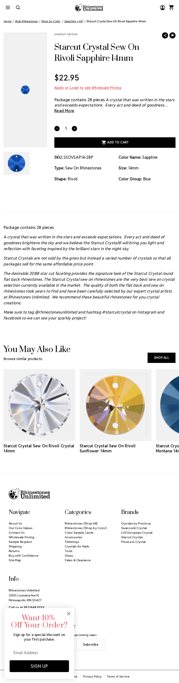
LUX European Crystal (137, 533)
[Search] (18, 7)
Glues (69, 556)
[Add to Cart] (33, 437)
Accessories (73, 537)
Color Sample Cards (79, 533)
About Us (15, 523)
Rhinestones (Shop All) (81, 523)
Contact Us (17, 533)
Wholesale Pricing (21, 537)
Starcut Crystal (66, 34)
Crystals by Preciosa (136, 523)
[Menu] (7, 7)
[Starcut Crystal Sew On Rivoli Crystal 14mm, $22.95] (39, 405)
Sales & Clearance (78, 560)
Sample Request (20, 542)
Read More (64, 110)
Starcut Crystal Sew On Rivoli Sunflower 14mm (108, 448)
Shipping (15, 546)
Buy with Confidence (23, 556)
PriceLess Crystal (133, 542)
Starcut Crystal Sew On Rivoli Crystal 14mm (38, 448)
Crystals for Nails (77, 546)
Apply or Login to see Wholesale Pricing (87, 87)
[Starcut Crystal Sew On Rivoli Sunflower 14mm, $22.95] (115, 405)
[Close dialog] (68, 613)
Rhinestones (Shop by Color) (86, 528)
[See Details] (45, 437)
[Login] (162, 7)
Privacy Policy (92, 676)
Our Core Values (21, 528)
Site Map (15, 560)
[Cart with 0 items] (171, 7)
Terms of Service (118, 676)
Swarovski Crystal (134, 528)
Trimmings (72, 542)
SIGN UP (39, 666)
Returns (14, 551)
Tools (68, 551)
